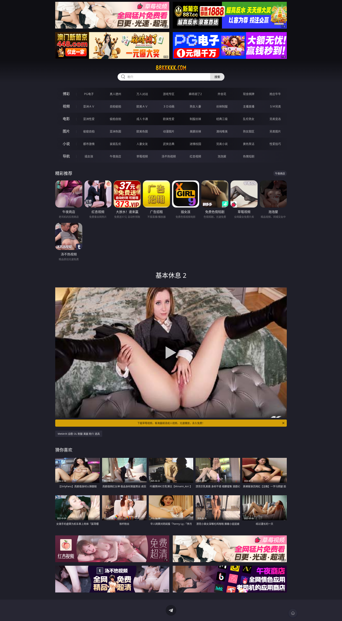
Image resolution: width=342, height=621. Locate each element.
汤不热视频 (169, 156)
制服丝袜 (195, 119)
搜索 (217, 77)
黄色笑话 (248, 144)
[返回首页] (293, 613)
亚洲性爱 (89, 119)
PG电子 (89, 94)
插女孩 (89, 156)
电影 (66, 118)
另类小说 (222, 144)
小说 (66, 143)
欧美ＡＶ (142, 106)
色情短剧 (248, 156)
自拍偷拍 (115, 106)
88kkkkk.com (171, 67)
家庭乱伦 (115, 144)
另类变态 (275, 119)
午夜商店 (115, 156)
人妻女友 (142, 144)
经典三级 (222, 119)
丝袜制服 (222, 106)
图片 (66, 131)
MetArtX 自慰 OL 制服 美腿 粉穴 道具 (79, 433)
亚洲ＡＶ (89, 106)
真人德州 (115, 94)
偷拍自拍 (115, 119)
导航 (66, 156)
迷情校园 (195, 144)
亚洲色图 (115, 131)
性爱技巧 (275, 144)
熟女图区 (248, 131)
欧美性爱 (168, 119)
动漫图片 (168, 131)
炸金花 (222, 94)
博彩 (66, 93)
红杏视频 (195, 156)
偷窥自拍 (89, 131)
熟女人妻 (195, 106)
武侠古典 (168, 144)
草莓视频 (142, 156)
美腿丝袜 (195, 131)
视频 (66, 106)
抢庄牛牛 (275, 94)
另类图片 (275, 131)
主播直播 (248, 106)
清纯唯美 (222, 131)
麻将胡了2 (195, 94)
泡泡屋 (222, 156)
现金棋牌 (248, 94)
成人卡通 (142, 119)
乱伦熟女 (248, 119)
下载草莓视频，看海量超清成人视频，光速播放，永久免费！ (171, 423)
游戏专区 (168, 94)
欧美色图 (142, 131)
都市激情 (89, 144)
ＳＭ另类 (275, 106)
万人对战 (142, 94)
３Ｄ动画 (168, 106)
